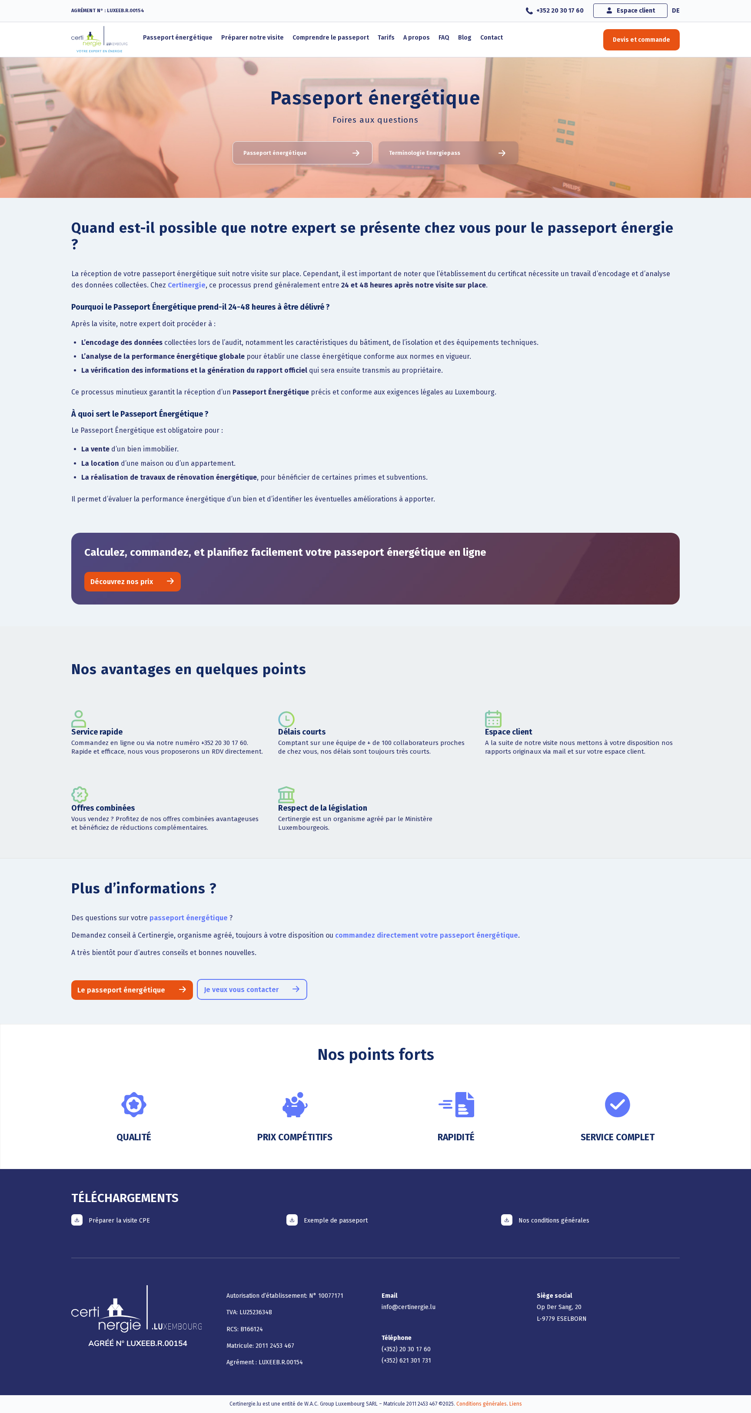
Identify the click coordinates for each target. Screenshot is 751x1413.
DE (676, 10)
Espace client (636, 10)
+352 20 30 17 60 (560, 10)
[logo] (99, 39)
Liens (515, 1404)
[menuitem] (560, 11)
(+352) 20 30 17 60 (406, 1349)
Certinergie (187, 285)
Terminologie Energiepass (424, 153)
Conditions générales (481, 1404)
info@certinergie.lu (408, 1307)
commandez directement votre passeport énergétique (426, 935)
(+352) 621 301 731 (406, 1360)
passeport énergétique (189, 918)
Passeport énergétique (275, 153)
